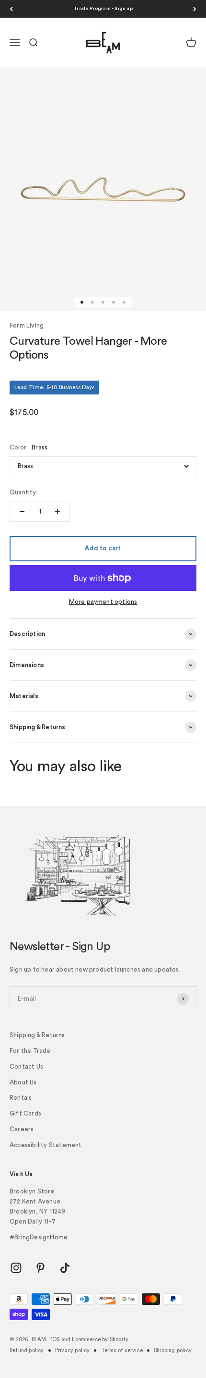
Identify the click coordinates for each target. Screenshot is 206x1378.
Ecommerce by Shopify (100, 1339)
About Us (23, 1082)
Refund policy (27, 1350)
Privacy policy (72, 1350)
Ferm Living (27, 325)
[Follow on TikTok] (64, 1267)
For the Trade (30, 1051)
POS (54, 1339)
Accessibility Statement (46, 1145)
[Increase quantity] (57, 511)
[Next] (194, 9)
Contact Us (26, 1066)
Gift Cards (25, 1113)
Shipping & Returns (37, 1035)
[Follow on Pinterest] (40, 1267)
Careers (22, 1129)
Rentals (21, 1097)
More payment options (103, 602)
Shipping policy (173, 1350)
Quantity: (24, 492)
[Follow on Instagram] (16, 1267)
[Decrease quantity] (22, 511)
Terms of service (122, 1350)
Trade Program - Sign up (103, 8)
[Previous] (11, 9)
